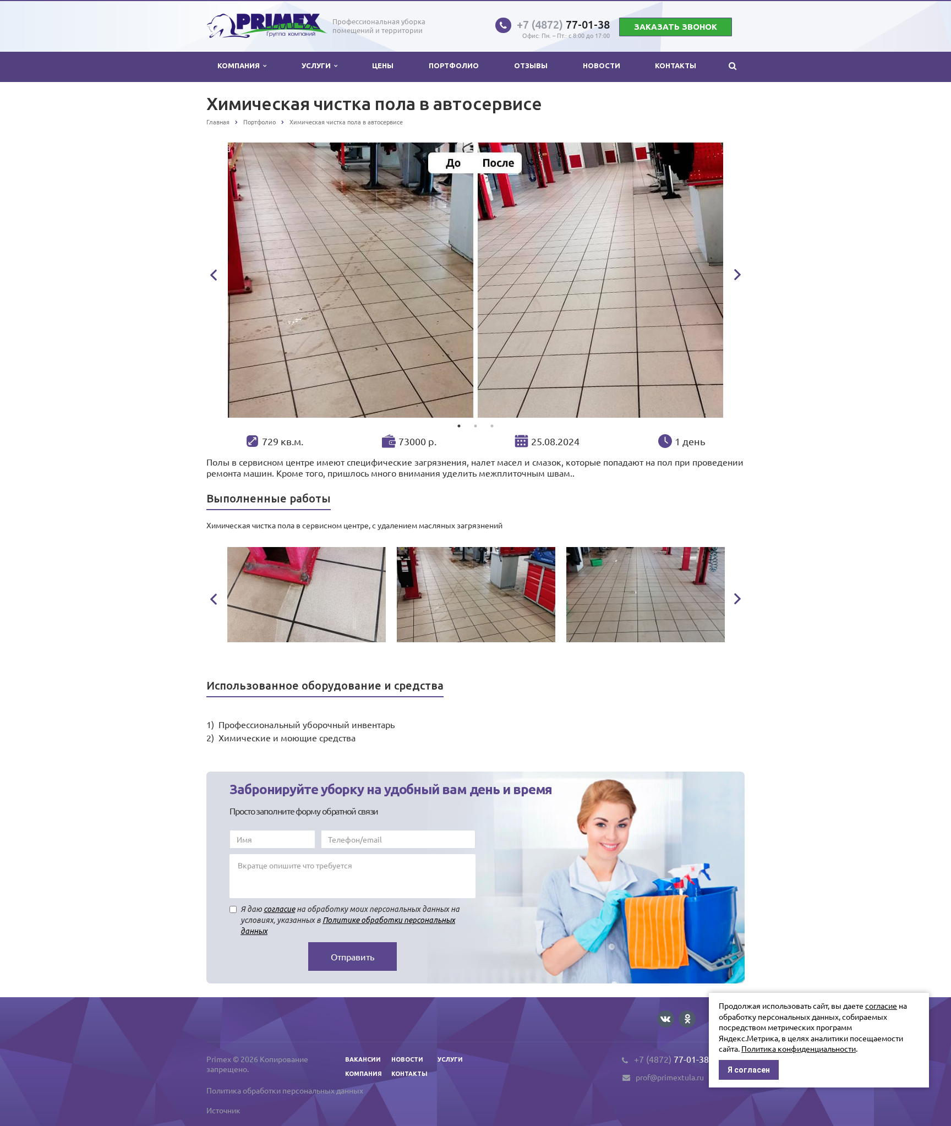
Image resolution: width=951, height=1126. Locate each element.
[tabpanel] (475, 280)
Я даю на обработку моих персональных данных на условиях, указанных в (350, 920)
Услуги (318, 65)
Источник (223, 1110)
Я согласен (749, 1069)
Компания (240, 65)
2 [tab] (475, 425)
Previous (213, 275)
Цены (382, 65)
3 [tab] (492, 425)
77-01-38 (563, 24)
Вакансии (363, 1059)
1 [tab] (458, 425)
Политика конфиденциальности (798, 1048)
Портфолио (454, 65)
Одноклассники (687, 1018)
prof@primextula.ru (670, 1078)
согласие (279, 909)
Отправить (352, 956)
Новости (601, 65)
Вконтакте (665, 1018)
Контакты (675, 65)
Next (737, 274)
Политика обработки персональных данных (284, 1090)
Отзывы (531, 65)
